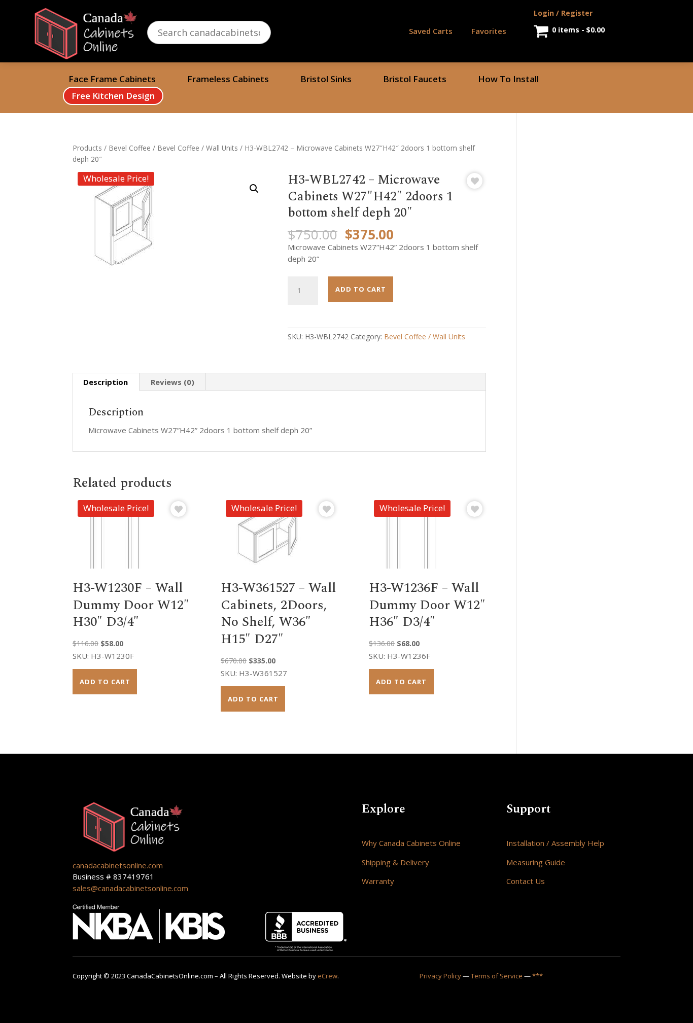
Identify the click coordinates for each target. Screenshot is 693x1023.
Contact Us (525, 881)
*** (537, 975)
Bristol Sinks (326, 80)
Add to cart (360, 289)
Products (87, 148)
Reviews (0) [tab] (172, 382)
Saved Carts (431, 31)
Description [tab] (105, 382)
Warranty (378, 881)
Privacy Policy (440, 975)
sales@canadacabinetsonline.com (130, 888)
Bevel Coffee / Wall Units (197, 148)
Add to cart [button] (105, 681)
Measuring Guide (535, 862)
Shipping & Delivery (395, 862)
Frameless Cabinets (228, 80)
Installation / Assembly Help (555, 843)
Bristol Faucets (414, 80)
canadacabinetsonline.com (118, 865)
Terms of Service (497, 975)
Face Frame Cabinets (112, 80)
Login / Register (563, 13)
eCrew (327, 975)
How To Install (508, 80)
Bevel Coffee (130, 148)
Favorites (488, 31)
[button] (254, 189)
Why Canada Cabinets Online (411, 843)
